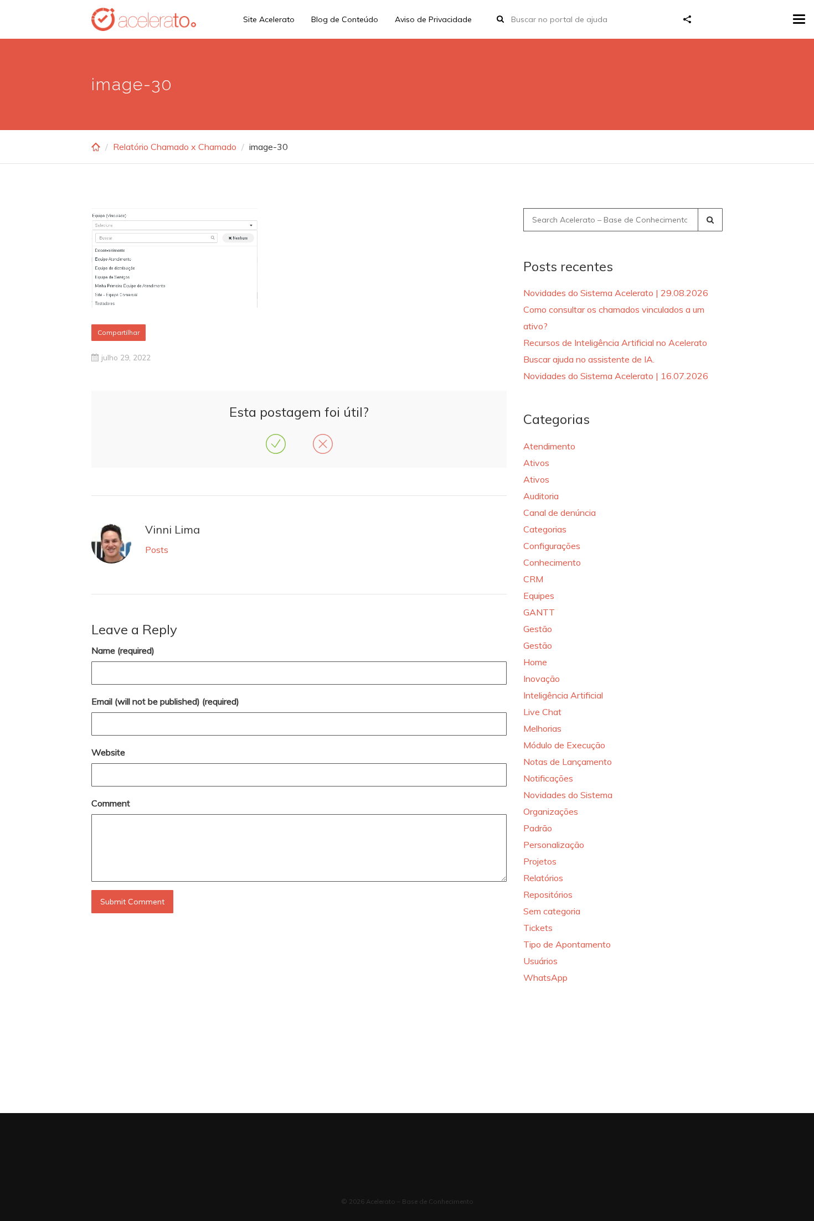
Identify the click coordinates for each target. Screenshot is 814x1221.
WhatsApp (545, 977)
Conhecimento (552, 562)
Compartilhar (118, 332)
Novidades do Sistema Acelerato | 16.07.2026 (615, 375)
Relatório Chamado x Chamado (174, 146)
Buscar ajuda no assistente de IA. (589, 359)
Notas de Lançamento (567, 761)
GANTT (539, 612)
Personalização (553, 844)
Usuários (540, 960)
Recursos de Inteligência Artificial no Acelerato (615, 342)
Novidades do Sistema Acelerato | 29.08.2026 (615, 292)
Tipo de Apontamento (567, 944)
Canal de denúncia (559, 512)
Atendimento (549, 446)
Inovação (541, 678)
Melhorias (542, 728)
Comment (110, 803)
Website (108, 752)
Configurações (551, 545)
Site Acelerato (269, 19)
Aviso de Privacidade (433, 19)
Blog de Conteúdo (344, 19)
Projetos (540, 861)
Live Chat (542, 711)
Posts (156, 549)
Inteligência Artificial (563, 695)
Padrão (537, 828)
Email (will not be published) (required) (165, 701)
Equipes (538, 595)
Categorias (544, 529)
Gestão (537, 628)
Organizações (550, 811)
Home (535, 662)
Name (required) (122, 650)
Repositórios (548, 894)
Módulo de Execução (564, 745)
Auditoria (541, 495)
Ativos (536, 462)
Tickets (538, 927)
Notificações (548, 778)
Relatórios (543, 877)
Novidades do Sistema (567, 794)
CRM (533, 578)
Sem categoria (551, 911)
